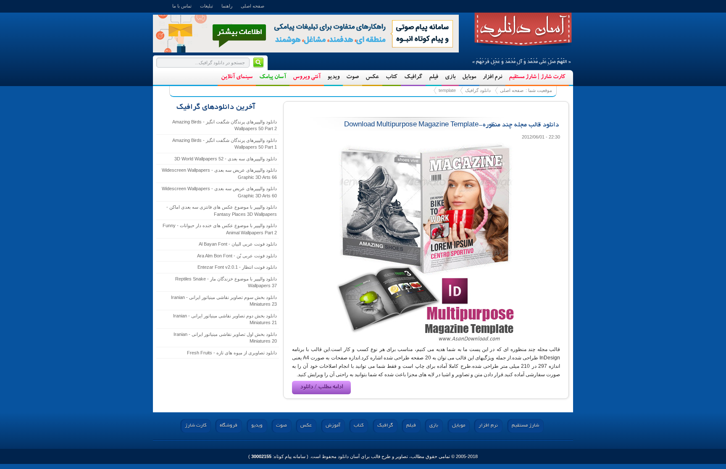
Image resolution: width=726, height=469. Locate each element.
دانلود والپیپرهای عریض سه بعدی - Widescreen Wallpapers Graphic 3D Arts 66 (219, 174)
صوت (352, 77)
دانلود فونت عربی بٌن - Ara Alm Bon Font (237, 255)
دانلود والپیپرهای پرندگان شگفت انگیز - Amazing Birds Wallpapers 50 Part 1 (224, 144)
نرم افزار (492, 77)
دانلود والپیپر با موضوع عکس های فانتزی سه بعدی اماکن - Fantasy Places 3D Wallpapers (221, 210)
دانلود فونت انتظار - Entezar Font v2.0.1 (237, 267)
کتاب (391, 77)
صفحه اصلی (252, 5)
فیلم (433, 77)
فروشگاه (228, 425)
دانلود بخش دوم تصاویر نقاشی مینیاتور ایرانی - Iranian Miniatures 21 (225, 319)
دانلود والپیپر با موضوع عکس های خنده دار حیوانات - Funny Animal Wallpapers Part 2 (220, 229)
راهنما (226, 5)
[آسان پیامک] (306, 33)
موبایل (469, 77)
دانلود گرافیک (478, 90)
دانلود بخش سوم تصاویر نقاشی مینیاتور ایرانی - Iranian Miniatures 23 (224, 301)
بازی (450, 77)
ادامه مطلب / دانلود (321, 387)
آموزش (333, 425)
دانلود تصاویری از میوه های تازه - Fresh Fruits (232, 352)
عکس (372, 77)
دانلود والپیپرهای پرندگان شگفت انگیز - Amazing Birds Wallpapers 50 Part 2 (224, 125)
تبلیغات (206, 5)
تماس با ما (182, 5)
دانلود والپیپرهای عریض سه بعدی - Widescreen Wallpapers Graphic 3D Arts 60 (219, 192)
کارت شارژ (195, 425)
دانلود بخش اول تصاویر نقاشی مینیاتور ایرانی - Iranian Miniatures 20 (225, 338)
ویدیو (333, 77)
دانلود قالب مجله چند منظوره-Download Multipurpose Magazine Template (451, 125)
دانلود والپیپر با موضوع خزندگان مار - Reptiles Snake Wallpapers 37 (226, 282)
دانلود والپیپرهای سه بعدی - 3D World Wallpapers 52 (225, 158)
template (523, 29)
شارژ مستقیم (525, 425)
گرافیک (413, 77)
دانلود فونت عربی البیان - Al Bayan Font (238, 243)
